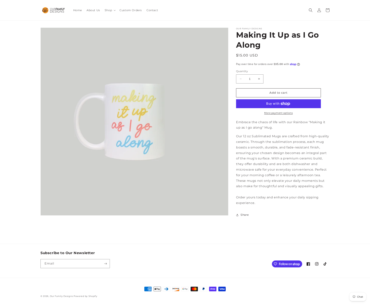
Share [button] (244, 215)
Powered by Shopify (85, 296)
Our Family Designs (61, 296)
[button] (109, 10)
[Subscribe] (105, 263)
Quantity (242, 71)
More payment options (278, 112)
